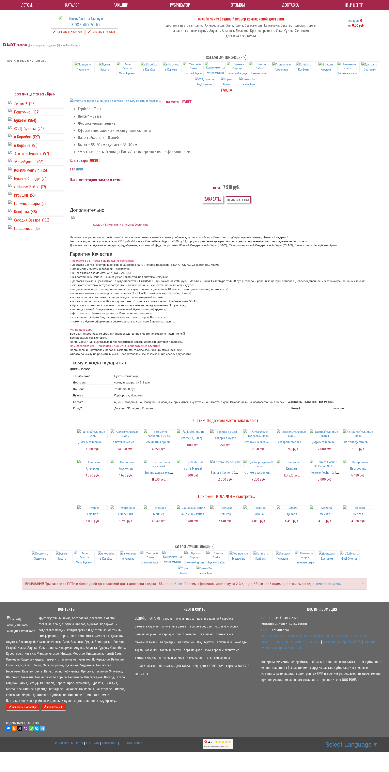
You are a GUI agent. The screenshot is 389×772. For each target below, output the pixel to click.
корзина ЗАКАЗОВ (237, 666)
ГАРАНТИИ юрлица (217, 658)
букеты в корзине (147, 626)
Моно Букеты (127, 73)
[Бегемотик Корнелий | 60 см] (159, 433)
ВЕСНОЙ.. (140, 618)
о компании (195, 658)
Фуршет (92, 514)
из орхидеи (167, 642)
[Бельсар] (225, 507)
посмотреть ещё (238, 199)
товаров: (353, 20)
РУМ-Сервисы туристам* (222, 650)
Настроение (358, 468)
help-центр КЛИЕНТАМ (208, 666)
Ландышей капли (192, 514)
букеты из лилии (146, 642)
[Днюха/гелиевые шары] (92, 433)
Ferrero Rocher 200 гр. (226, 472)
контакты (141, 674)
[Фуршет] (92, 507)
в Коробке (149, 69)
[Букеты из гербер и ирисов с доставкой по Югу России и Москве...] (115, 100)
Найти (60, 61)
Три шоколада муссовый (162, 472)
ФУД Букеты (349, 558)
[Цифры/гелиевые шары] (325, 433)
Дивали (292, 514)
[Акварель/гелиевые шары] (292, 433)
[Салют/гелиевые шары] (125, 433)
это (72, 169)
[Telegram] (42, 728)
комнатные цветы (174, 626)
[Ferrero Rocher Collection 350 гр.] (325, 464)
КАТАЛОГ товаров (161, 618)
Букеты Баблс (259, 73)
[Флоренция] (125, 507)
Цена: (216, 187)
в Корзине (171, 69)
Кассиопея (126, 468)
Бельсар (225, 514)
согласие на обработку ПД (342, 642)
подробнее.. (174, 584)
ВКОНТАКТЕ (109, 743)
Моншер (159, 514)
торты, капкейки (146, 650)
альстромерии (187, 634)
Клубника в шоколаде (232, 642)
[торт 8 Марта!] (192, 462)
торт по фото (193, 650)
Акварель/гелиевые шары (296, 442)
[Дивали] (292, 507)
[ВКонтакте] (8, 728)
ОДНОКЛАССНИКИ (131, 743)
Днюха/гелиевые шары (94, 442)
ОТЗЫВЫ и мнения (171, 658)
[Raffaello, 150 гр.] (192, 431)
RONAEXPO (62, 743)
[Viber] (25, 728)
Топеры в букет (225, 438)
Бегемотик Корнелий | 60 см (164, 442)
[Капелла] (292, 462)
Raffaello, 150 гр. (192, 438)
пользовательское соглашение (298, 642)
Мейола (325, 514)
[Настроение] (358, 462)
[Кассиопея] (125, 462)
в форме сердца (200, 626)
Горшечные (281, 69)
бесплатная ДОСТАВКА (174, 666)
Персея (358, 514)
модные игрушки (226, 626)
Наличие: (77, 180)
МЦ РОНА (77, 743)
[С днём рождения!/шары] (258, 464)
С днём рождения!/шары (261, 472)
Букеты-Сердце (237, 73)
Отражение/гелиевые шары (263, 442)
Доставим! (369, 69)
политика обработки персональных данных (292, 636)
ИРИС (80, 169)
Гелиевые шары (347, 73)
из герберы (166, 634)
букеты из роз (184, 618)
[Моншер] (159, 507)
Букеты (104, 69)
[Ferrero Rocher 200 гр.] (225, 464)
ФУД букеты (205, 642)
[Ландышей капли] (192, 507)
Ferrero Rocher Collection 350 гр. (332, 472)
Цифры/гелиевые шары (327, 442)
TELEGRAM (92, 743)
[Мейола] (325, 507)
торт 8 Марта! (192, 468)
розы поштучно (145, 634)
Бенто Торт (205, 573)
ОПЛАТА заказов (145, 666)
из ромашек (186, 642)
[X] (19, 728)
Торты (183, 573)
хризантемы (224, 634)
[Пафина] (258, 507)
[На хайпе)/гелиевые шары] (358, 433)
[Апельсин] (92, 462)
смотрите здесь (328, 584)
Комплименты (215, 72)
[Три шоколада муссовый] (159, 464)
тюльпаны (206, 634)
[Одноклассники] (14, 728)
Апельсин (92, 468)
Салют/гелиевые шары (127, 442)
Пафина (258, 514)
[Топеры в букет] (225, 431)
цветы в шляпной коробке (215, 618)
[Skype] (36, 728)
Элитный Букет (193, 73)
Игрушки (326, 69)
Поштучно (83, 69)
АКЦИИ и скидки (145, 658)
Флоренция (125, 514)
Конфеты (303, 69)
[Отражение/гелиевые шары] (258, 433)
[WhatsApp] (31, 728)
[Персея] (358, 507)
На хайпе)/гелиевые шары (362, 442)
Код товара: (79, 160)
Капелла (291, 468)
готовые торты (170, 650)
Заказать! (212, 199)
